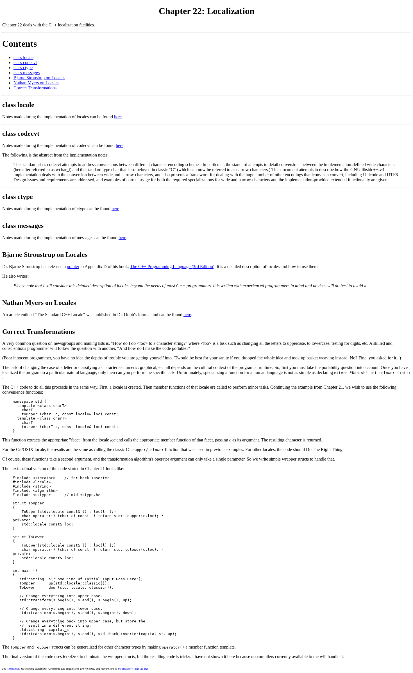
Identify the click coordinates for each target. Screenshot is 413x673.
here (118, 116)
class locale (23, 57)
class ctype (23, 67)
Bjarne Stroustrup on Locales (39, 77)
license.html (13, 668)
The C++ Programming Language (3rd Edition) (172, 266)
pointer (73, 266)
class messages (26, 72)
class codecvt (25, 62)
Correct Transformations (34, 87)
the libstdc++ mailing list (133, 668)
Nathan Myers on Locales (36, 82)
